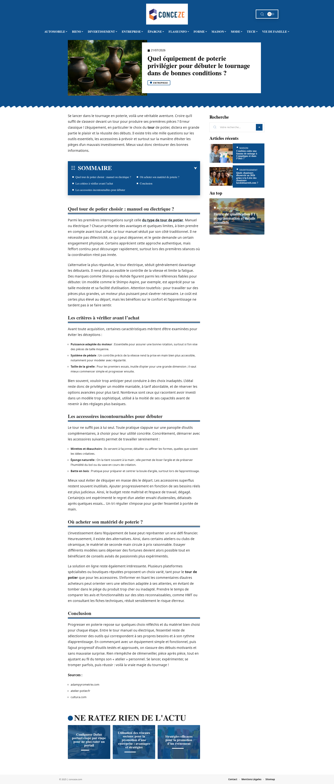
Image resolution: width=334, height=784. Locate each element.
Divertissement (248, 169)
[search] (262, 14)
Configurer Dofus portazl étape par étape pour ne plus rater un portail (89, 740)
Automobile (226, 208)
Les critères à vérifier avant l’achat (94, 183)
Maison (243, 148)
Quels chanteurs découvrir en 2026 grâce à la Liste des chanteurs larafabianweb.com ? (247, 178)
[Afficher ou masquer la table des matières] (154, 168)
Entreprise (160, 82)
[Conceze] (167, 14)
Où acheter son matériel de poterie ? (159, 177)
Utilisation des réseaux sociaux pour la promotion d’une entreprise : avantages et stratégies (134, 740)
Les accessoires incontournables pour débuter (100, 190)
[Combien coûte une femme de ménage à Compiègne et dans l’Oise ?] (221, 153)
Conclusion (146, 183)
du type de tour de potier (162, 220)
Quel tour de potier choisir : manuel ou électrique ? (103, 177)
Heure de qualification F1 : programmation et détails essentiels (236, 218)
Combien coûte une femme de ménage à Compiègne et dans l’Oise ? (246, 154)
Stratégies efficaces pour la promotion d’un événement (178, 740)
